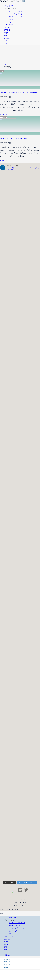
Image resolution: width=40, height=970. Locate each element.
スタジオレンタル (20, 905)
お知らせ (7, 939)
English (6, 944)
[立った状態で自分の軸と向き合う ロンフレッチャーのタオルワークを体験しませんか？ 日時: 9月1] (10, 208)
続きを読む (4, 114)
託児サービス (13, 19)
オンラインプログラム (16, 16)
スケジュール (8, 936)
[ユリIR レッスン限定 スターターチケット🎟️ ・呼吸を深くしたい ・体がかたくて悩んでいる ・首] (10, 637)
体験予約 (7, 962)
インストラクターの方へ (20, 899)
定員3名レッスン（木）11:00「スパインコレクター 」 (16, 138)
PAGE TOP (37, 939)
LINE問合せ (8, 964)
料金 (10, 22)
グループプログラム (15, 14)
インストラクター (10, 917)
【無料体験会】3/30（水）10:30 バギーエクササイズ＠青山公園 (18, 92)
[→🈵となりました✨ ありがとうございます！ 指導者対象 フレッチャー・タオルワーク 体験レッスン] (10, 341)
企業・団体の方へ (20, 902)
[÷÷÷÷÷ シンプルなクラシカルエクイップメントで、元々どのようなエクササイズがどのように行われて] (10, 777)
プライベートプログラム (17, 11)
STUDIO (7, 941)
